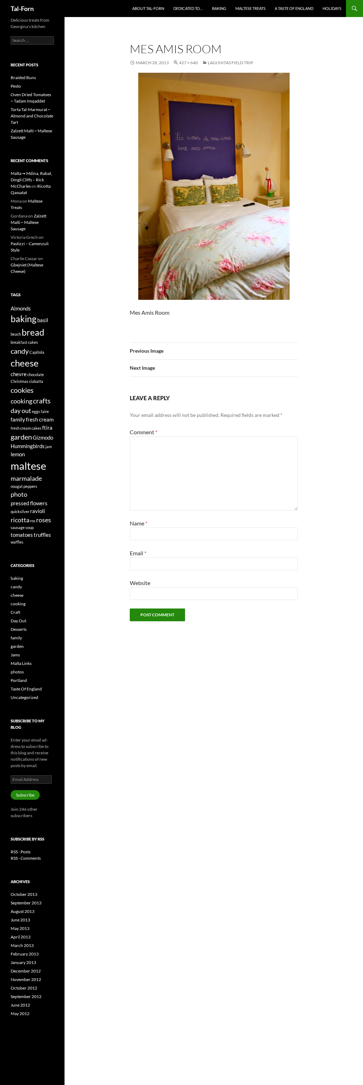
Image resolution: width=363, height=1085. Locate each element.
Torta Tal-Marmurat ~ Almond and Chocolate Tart (32, 116)
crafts (42, 400)
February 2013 (25, 954)
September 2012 (26, 996)
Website (140, 582)
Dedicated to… (188, 8)
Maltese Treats (250, 8)
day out (21, 410)
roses (43, 520)
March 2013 (22, 945)
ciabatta (36, 381)
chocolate (35, 374)
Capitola (36, 352)
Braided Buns (23, 77)
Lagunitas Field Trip (230, 62)
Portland (19, 680)
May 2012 (20, 1013)
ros (32, 520)
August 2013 (22, 911)
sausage (18, 527)
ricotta (20, 520)
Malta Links (21, 663)
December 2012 (26, 971)
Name (138, 523)
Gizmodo (43, 437)
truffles (42, 535)
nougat (17, 486)
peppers (30, 486)
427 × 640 (188, 62)
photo (19, 494)
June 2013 (20, 919)
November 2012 (26, 979)
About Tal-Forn (148, 8)
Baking (219, 8)
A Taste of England (294, 8)
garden (21, 437)
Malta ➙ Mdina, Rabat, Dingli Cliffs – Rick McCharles (31, 180)
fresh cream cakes (26, 428)
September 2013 (26, 902)
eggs (36, 411)
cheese (25, 363)
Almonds (21, 308)
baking (24, 318)
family (18, 419)
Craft (15, 612)
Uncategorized (24, 697)
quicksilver (20, 511)
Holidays (332, 8)
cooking (21, 401)
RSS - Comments (26, 858)
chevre (19, 374)
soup (30, 527)
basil (42, 320)
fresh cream (40, 419)
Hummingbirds (28, 446)
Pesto (16, 86)
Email (138, 553)
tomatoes (22, 535)
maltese (28, 465)
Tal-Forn (22, 8)
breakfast (19, 342)
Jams (15, 654)
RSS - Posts (20, 851)
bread (33, 332)
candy (20, 351)
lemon (18, 454)
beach (16, 334)
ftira (47, 427)
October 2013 (24, 894)
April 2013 (20, 937)
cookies (22, 390)
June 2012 (20, 1005)
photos (17, 671)
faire (45, 411)
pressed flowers (29, 503)
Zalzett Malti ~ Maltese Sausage (28, 222)
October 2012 (24, 988)
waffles (17, 542)
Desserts (19, 629)
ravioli (37, 511)
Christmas (19, 381)
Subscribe (25, 795)
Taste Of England (26, 689)
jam (48, 446)
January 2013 (23, 962)
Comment (143, 432)
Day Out (18, 620)
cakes (33, 342)
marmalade (26, 478)
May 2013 (20, 928)
